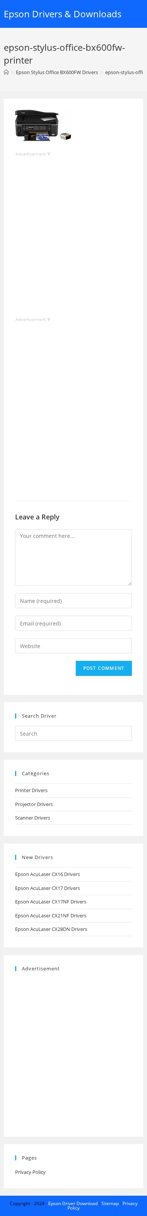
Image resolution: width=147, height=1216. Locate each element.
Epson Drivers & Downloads (62, 14)
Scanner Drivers (32, 817)
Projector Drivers (34, 804)
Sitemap (110, 1203)
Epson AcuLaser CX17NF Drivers (50, 901)
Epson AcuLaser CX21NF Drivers (50, 915)
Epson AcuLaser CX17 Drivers (47, 888)
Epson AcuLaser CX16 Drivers (47, 874)
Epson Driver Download (73, 1203)
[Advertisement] (73, 231)
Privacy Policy (30, 1172)
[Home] (6, 72)
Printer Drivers (31, 790)
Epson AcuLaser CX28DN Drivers (51, 929)
